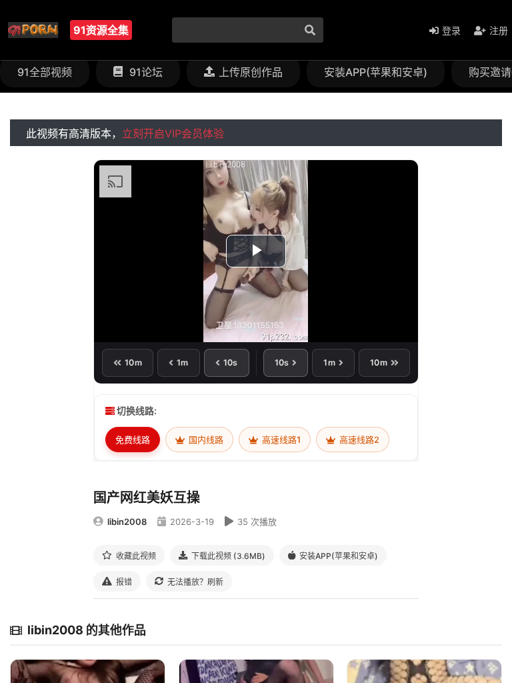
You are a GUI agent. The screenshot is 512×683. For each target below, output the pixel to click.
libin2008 (127, 521)
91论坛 (145, 72)
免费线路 (132, 439)
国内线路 (205, 439)
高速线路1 (280, 439)
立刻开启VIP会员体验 (173, 133)
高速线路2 (358, 439)
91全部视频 (44, 72)
